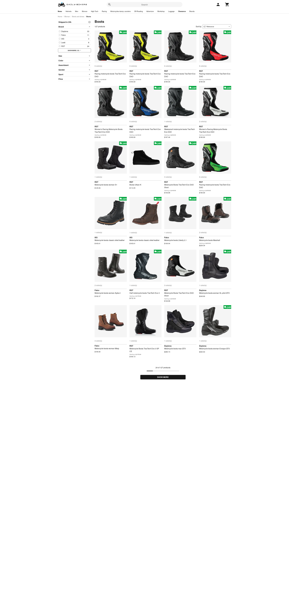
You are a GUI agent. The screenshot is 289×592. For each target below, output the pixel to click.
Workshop (161, 11)
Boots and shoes (78, 16)
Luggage (171, 11)
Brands (192, 11)
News (60, 11)
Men (76, 11)
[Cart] (227, 4)
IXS (96, 237)
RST (96, 71)
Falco (166, 237)
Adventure (150, 11)
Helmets (68, 11)
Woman (84, 11)
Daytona (202, 290)
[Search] (109, 4)
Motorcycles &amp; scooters (120, 11)
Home (60, 16)
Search (144, 4)
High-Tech (94, 11)
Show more (163, 377)
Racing (104, 11)
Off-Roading (138, 11)
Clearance (182, 11)
